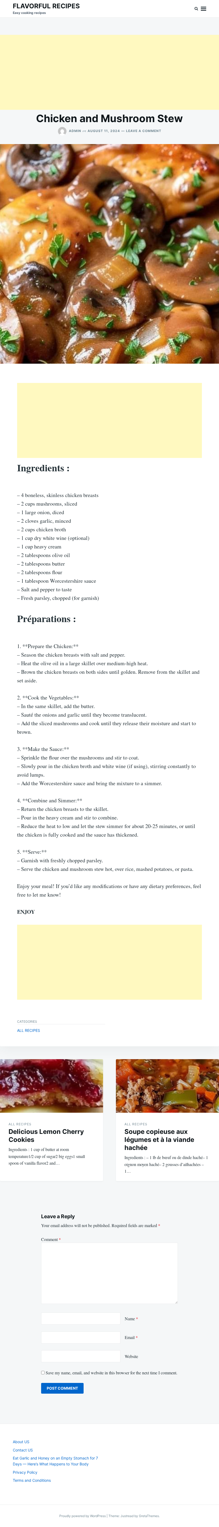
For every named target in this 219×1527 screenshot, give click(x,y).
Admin (75, 131)
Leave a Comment (143, 131)
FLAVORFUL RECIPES (46, 6)
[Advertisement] (109, 72)
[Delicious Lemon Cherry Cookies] (51, 1086)
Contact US (23, 1450)
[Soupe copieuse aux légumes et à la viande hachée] (167, 1086)
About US (21, 1441)
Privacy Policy (25, 1472)
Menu (203, 8)
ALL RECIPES (28, 1030)
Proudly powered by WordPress (83, 1516)
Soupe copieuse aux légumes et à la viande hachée (159, 1140)
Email (131, 1337)
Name (131, 1318)
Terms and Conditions (32, 1480)
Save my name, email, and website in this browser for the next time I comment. (111, 1372)
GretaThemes (149, 1516)
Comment (51, 1239)
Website (131, 1356)
